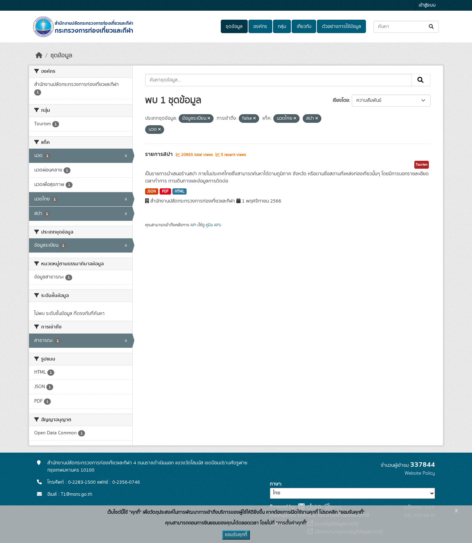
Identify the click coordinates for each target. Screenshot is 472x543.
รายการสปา (159, 154)
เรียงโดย (341, 100)
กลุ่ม (282, 26)
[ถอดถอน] (209, 118)
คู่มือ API (213, 225)
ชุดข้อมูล (234, 26)
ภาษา (275, 484)
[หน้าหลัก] (39, 55)
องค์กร (260, 26)
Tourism (421, 164)
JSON (151, 191)
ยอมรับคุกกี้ (236, 534)
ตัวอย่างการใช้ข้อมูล (341, 26)
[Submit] (431, 27)
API (193, 225)
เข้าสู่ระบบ (427, 5)
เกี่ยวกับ (304, 26)
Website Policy (420, 473)
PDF (165, 191)
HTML (180, 191)
